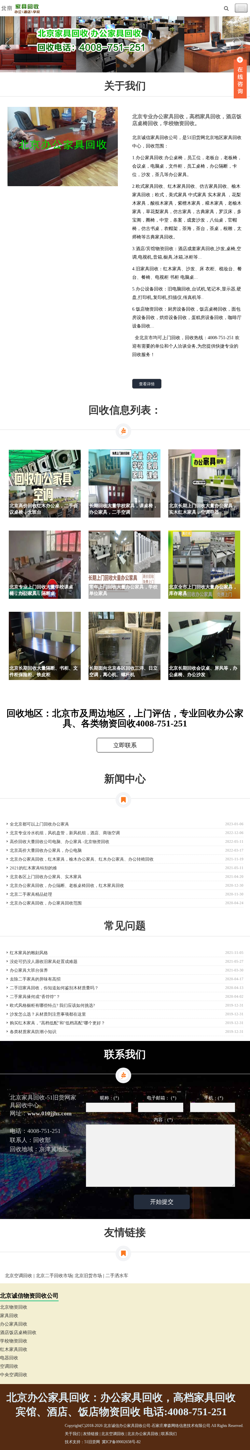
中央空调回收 (13, 1374)
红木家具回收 (13, 1349)
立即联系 (125, 745)
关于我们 (72, 1433)
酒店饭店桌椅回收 (18, 1332)
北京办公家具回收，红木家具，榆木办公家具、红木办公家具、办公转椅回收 (82, 859)
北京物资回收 (13, 1307)
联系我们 (169, 1433)
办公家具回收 (13, 1324)
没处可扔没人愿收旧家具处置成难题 (43, 961)
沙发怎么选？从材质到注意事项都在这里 (48, 1014)
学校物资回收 (13, 1341)
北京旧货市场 (88, 1275)
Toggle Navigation (241, 8)
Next (240, 44)
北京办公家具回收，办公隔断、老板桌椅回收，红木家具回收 (67, 885)
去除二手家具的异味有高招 (35, 979)
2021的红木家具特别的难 (33, 868)
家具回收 (9, 1315)
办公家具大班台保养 (29, 970)
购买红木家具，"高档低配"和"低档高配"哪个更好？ (57, 1022)
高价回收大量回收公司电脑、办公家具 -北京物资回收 (59, 841)
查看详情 (147, 384)
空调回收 (9, 1366)
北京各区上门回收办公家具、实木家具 (46, 876)
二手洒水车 (116, 1275)
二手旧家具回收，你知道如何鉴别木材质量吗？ (54, 987)
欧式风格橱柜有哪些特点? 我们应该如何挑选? (52, 1005)
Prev (9, 44)
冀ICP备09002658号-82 (121, 1442)
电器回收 (9, 1357)
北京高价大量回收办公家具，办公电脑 (46, 850)
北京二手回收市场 (54, 1275)
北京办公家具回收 (143, 1433)
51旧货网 (92, 1442)
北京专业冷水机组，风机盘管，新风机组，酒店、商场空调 (65, 832)
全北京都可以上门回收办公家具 (39, 824)
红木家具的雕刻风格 (29, 952)
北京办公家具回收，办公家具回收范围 (46, 903)
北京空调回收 (18, 1275)
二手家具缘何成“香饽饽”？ (35, 996)
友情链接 (91, 1433)
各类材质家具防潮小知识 (33, 1031)
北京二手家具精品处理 (31, 894)
